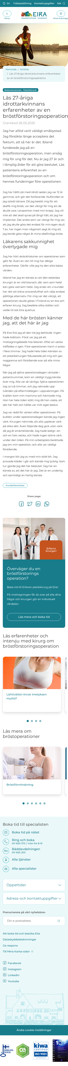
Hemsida (11, 69)
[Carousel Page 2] (32, 721)
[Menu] (7, 14)
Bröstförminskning (19, 784)
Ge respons (10, 945)
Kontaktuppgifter (44, 3)
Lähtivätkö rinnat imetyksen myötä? (26, 696)
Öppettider (16, 885)
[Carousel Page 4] (40, 721)
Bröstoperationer (13, 90)
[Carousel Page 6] (44, 803)
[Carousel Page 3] (36, 721)
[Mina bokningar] (61, 14)
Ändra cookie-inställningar (34, 1030)
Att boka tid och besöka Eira (21, 933)
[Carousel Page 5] (40, 803)
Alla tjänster (19, 859)
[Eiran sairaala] (34, 15)
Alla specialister (21, 869)
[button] (6, 3)
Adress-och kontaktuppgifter (32, 898)
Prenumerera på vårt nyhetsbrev (24, 912)
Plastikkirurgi (30, 90)
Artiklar (24, 69)
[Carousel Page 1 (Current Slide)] (28, 721)
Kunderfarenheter (15, 485)
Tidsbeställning (22, 3)
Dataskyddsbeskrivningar (19, 939)
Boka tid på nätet (23, 832)
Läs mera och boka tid (34, 617)
